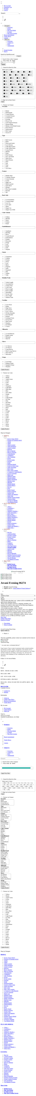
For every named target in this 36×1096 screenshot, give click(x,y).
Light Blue (8, 387)
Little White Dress (10, 148)
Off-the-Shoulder (10, 313)
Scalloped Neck (10, 318)
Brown (7, 419)
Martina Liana (11, 481)
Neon (7, 220)
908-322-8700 (4, 686)
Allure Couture (11, 445)
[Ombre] (3, 834)
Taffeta (7, 273)
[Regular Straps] (5, 883)
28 (19, 81)
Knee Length (9, 290)
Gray (7, 422)
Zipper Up (8, 208)
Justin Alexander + (12, 512)
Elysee (9, 458)
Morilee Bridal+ (11, 520)
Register (6, 8)
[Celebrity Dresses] (6, 816)
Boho (7, 141)
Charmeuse (9, 256)
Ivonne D (9, 543)
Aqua (7, 384)
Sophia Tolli (10, 493)
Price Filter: (6, 60)
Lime (7, 382)
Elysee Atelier (11, 460)
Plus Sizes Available (11, 189)
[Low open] (5, 827)
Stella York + (10, 527)
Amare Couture (11, 448)
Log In (6, 10)
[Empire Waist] (5, 868)
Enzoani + (10, 509)
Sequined (8, 270)
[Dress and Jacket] (5, 810)
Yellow (8, 376)
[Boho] (5, 809)
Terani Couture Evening (13, 556)
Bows (7, 234)
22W (14, 87)
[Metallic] (3, 831)
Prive (8, 488)
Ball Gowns (9, 140)
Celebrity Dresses (10, 177)
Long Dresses (9, 150)
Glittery (8, 217)
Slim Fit (8, 338)
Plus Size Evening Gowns (14, 568)
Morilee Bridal (11, 484)
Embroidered (9, 237)
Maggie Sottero (11, 478)
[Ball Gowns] (5, 807)
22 (26, 78)
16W (21, 84)
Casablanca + (10, 508)
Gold (7, 417)
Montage (9, 552)
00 (13, 72)
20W (6, 87)
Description (7, 623)
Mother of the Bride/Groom (13, 126)
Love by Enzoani (11, 473)
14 (30, 75)
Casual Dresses (10, 114)
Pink (7, 401)
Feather (8, 239)
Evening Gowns (11, 567)
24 (6, 81)
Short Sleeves (9, 352)
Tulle (7, 275)
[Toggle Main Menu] (1, 23)
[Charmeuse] (4, 845)
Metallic (8, 218)
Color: (2, 597)
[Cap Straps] (5, 882)
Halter (7, 306)
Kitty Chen (10, 469)
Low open (8, 204)
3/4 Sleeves (9, 347)
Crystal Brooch (10, 236)
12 (24, 75)
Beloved (9, 449)
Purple (7, 394)
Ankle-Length (9, 282)
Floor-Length (9, 289)
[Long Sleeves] (6, 877)
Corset (7, 180)
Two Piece (8, 168)
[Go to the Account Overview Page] (1, 3)
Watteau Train (9, 297)
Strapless (8, 323)
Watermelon (9, 406)
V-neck (8, 326)
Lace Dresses (9, 145)
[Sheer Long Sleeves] (6, 879)
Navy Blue (9, 392)
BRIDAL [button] (3, 954)
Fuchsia (8, 404)
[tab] (19, 469)
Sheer (7, 206)
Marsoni (9, 550)
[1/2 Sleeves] (6, 874)
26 (13, 81)
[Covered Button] (5, 822)
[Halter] (5, 861)
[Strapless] (5, 886)
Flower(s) (8, 241)
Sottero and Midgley (12, 494)
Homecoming (9, 124)
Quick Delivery (26, 588)
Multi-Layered (9, 184)
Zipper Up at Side (10, 209)
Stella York (10, 496)
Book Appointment (9, 737)
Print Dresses (9, 155)
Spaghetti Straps (10, 365)
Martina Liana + (11, 518)
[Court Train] (4, 856)
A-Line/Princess (10, 333)
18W (29, 84)
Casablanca (10, 455)
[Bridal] (7, 800)
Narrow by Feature (8, 105)
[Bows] (4, 840)
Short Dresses (9, 160)
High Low (8, 182)
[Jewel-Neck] (5, 864)
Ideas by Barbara (11, 540)
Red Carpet (9, 131)
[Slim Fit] (5, 871)
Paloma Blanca (11, 485)
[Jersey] (4, 849)
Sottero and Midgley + (13, 526)
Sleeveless (8, 354)
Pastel (7, 223)
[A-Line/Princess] (5, 867)
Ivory (7, 414)
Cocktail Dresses (10, 116)
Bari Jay (9, 532)
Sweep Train (9, 294)
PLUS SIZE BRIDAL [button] (7, 1024)
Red (7, 409)
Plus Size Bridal (11, 565)
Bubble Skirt (9, 175)
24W (22, 87)
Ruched (8, 190)
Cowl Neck (9, 304)
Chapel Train (9, 285)
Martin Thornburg (12, 479)
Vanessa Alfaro (11, 499)
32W (22, 90)
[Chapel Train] (4, 855)
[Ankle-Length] (4, 852)
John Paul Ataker (11, 546)
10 (17, 75)
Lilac (7, 396)
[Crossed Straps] (5, 824)
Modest (8, 151)
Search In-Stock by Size (9, 67)
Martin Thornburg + (12, 517)
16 (6, 78)
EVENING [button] (4, 1052)
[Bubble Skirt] (6, 815)
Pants (7, 153)
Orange (8, 411)
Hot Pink (8, 402)
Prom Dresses (9, 127)
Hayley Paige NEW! (12, 439)
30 (26, 81)
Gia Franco (10, 538)
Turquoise (8, 386)
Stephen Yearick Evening (14, 555)
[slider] (31, 768)
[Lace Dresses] (5, 812)
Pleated (8, 187)
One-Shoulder (9, 314)
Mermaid (8, 337)
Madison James (11, 476)
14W (13, 84)
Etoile (8, 463)
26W (30, 87)
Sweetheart (9, 324)
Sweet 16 (8, 132)
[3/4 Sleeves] (6, 876)
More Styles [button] (4, 1085)
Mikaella (9, 482)
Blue (7, 391)
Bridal (7, 111)
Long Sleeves (9, 349)
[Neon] (3, 833)
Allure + (9, 506)
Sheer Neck (9, 321)
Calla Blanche (11, 454)
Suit (7, 163)
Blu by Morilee (11, 451)
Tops (7, 165)
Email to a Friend (5, 620)
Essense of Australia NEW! (14, 440)
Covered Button (10, 199)
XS (6, 93)
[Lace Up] (5, 825)
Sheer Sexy (9, 158)
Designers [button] (7, 724)
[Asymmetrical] (4, 853)
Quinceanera (9, 129)
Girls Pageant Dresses (11, 122)
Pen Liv (9, 487)
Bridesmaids (9, 112)
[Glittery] (3, 830)
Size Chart (3, 617)
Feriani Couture (11, 537)
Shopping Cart (8, 7)
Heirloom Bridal (11, 464)
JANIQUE (10, 544)
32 (6, 84)
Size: (2, 594)
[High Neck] (5, 862)
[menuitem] (19, 6)
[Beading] (4, 839)
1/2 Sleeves (9, 346)
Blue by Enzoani (11, 452)
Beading (8, 232)
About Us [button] (6, 747)
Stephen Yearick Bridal (13, 497)
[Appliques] (4, 837)
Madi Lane (10, 475)
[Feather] (4, 847)
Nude (7, 416)
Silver (7, 424)
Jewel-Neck (9, 309)
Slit (6, 192)
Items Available (8, 624)
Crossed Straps (10, 201)
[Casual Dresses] (7, 803)
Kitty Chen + (10, 514)
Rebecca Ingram (11, 491)
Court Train (9, 287)
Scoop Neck (9, 319)
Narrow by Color (8, 373)
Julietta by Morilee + (12, 511)
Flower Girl (9, 121)
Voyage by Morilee (12, 500)
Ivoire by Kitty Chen (12, 466)
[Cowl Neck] (5, 859)
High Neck (9, 308)
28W (6, 90)
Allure (9, 443)
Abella (9, 442)
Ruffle (7, 246)
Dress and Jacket (10, 143)
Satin (7, 268)
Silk (7, 271)
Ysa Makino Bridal (12, 502)
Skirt (7, 161)
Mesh (7, 265)
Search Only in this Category (10, 59)
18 (13, 78)
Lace (7, 244)
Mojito (7, 377)
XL (31, 93)
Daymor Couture (11, 535)
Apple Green (9, 379)
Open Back (9, 185)
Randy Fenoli (11, 490)
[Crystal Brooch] (4, 841)
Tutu (7, 166)
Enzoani (9, 461)
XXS (30, 90)
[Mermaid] (5, 870)
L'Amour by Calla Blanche (14, 472)
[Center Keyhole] (6, 818)
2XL (6, 96)
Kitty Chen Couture (12, 470)
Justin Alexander (11, 467)
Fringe (7, 242)
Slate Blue (8, 389)
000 (6, 72)
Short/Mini (8, 292)
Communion (9, 117)
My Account (7, 5)
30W (14, 90)
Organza (8, 266)
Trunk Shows (7, 740)
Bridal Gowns (11, 564)
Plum (7, 407)
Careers (6, 743)
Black (7, 421)
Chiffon (8, 258)
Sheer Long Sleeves (11, 351)
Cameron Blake (11, 534)
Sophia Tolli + (11, 524)
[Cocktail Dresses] (7, 804)
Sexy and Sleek (10, 156)
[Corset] (6, 819)
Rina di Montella (11, 553)
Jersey (7, 261)
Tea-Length (9, 295)
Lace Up (8, 203)
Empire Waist (9, 335)
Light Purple (9, 397)
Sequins (8, 249)
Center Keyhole (10, 179)
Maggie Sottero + (12, 515)
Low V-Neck (9, 311)
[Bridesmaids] (7, 801)
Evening (8, 119)
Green (7, 381)
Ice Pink (8, 399)
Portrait (8, 316)
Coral (7, 412)
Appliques (8, 231)
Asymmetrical (9, 284)
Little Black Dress (10, 146)
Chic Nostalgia (11, 457)
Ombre (7, 222)
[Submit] (19, 13)
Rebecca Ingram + (12, 523)
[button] (7, 26)
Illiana (9, 541)
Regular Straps (9, 363)
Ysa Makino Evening (13, 559)
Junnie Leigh (10, 549)
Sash (7, 247)
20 (19, 78)
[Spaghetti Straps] (5, 885)
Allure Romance (11, 446)
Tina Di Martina (11, 558)
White (7, 426)
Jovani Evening (11, 547)
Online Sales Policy (6, 618)
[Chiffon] (4, 846)
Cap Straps (8, 361)
